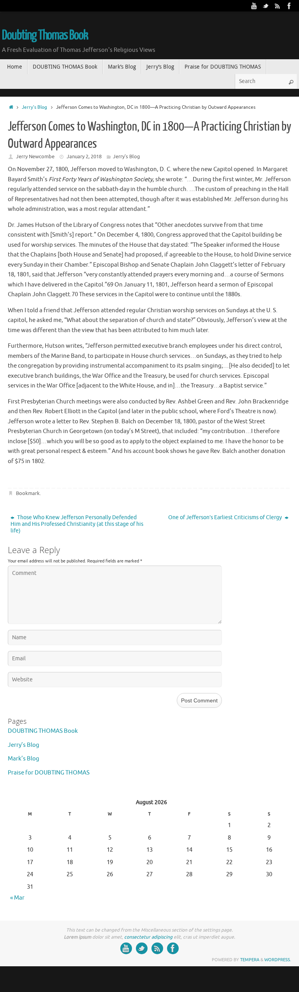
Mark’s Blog (23, 758)
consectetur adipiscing (148, 937)
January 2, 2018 (84, 156)
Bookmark (28, 493)
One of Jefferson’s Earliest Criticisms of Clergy (225, 517)
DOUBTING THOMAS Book (43, 731)
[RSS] (277, 6)
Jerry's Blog (34, 107)
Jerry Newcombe (35, 156)
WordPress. (277, 959)
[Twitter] (266, 6)
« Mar (17, 898)
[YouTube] (254, 6)
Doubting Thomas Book (45, 35)
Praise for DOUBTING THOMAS (49, 772)
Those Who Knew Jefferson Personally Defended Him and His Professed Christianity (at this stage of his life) (77, 524)
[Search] (291, 82)
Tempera (249, 959)
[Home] (11, 107)
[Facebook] (289, 6)
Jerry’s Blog (23, 745)
